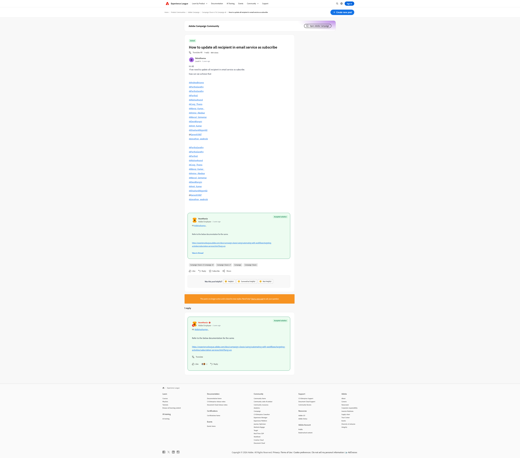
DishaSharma (200, 58)
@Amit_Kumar (195, 125)
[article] (239, 344)
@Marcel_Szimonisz (198, 117)
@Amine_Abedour (197, 112)
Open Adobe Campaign (319, 26)
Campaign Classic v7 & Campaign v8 (214, 12)
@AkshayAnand (196, 99)
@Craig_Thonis (195, 104)
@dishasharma (200, 225)
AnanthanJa (203, 218)
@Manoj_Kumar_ (196, 108)
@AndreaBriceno (196, 82)
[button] (342, 12)
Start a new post (257, 299)
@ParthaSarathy (196, 86)
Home (167, 12)
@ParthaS (193, 95)
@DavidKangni (195, 121)
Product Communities (178, 12)
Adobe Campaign (193, 12)
